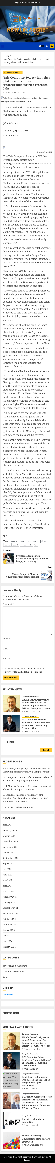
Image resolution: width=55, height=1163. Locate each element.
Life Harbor (8, 994)
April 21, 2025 (19, 93)
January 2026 (9, 836)
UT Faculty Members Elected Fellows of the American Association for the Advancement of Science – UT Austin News (25, 798)
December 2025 (10, 841)
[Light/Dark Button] (41, 46)
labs (29, 541)
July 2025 (7, 869)
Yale (35, 545)
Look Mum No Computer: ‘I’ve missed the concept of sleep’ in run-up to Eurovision (36, 1081)
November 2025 (10, 847)
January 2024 (9, 946)
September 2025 (11, 858)
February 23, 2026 (31, 1145)
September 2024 (11, 924)
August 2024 (9, 930)
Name (6, 638)
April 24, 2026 (29, 1089)
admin (7, 93)
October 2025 (9, 852)
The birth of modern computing (18, 807)
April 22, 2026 (29, 1125)
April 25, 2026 (29, 732)
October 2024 (9, 919)
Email (6, 648)
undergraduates (26, 545)
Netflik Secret (27, 29)
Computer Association (12, 72)
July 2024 (7, 935)
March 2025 (8, 891)
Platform (44, 541)
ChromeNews (39, 1156)
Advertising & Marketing (15, 965)
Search (9, 742)
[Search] (47, 46)
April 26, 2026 (29, 712)
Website (6, 658)
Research (7, 545)
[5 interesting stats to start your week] (11, 1140)
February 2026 (10, 830)
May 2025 (7, 880)
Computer (13, 541)
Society (15, 545)
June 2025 (7, 874)
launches (36, 541)
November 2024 (10, 913)
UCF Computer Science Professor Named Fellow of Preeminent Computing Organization (36, 724)
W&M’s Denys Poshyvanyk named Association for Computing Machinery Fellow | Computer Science (36, 704)
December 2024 (10, 907)
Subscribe (52, 46)
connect (22, 541)
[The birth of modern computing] (11, 1120)
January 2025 (9, 902)
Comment (8, 604)
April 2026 (8, 824)
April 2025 (8, 885)
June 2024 (7, 941)
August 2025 (9, 863)
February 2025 (10, 896)
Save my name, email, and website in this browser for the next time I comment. (25, 670)
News (5, 977)
